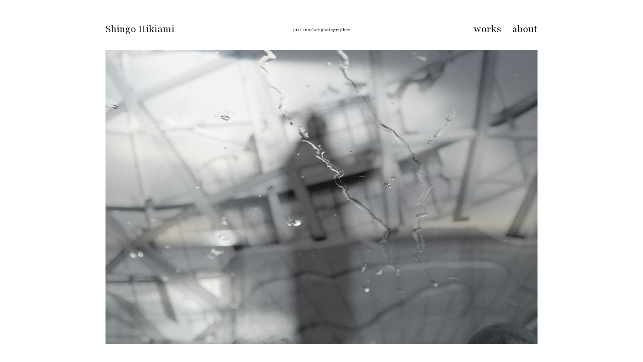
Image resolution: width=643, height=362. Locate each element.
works (487, 29)
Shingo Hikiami (139, 29)
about (525, 29)
